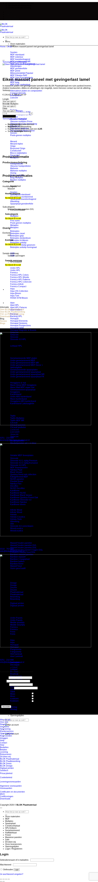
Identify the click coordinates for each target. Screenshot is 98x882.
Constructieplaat (12, 826)
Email (3, 681)
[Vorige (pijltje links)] (1, 881)
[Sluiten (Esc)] (9, 879)
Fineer (8, 835)
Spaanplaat (10, 823)
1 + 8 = (4, 684)
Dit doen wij (10, 842)
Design (37, 699)
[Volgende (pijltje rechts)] (4, 881)
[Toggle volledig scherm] (4, 879)
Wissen (19, 111)
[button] (12, 725)
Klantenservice (12, 19)
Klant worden (11, 17)
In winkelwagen (9, 116)
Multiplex (14, 104)
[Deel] (6, 879)
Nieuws (8, 12)
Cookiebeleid (6, 777)
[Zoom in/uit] (1, 879)
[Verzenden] (6, 40)
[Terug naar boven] (1, 807)
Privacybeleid (6, 773)
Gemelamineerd (12, 830)
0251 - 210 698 (7, 438)
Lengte (6, 99)
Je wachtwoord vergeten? (11, 874)
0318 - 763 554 (7, 549)
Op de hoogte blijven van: (12, 697)
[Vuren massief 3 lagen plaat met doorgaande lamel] (11, 289)
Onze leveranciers (13, 844)
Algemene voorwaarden (11, 786)
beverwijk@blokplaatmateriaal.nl (15, 440)
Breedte (6, 104)
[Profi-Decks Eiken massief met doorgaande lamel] (11, 303)
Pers (36, 701)
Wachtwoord (6, 865)
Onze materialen (12, 816)
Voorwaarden (6, 788)
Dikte (5, 108)
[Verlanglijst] (4, 60)
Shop (9, 46)
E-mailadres (6, 688)
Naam (3, 677)
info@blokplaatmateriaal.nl (12, 662)
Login (17, 870)
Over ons (9, 14)
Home (2, 46)
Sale (7, 839)
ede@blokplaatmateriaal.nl (12, 551)
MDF (7, 819)
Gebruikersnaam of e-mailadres (15, 860)
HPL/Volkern (16, 262)
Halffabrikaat (11, 833)
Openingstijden (17, 715)
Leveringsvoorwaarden (10, 782)
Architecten (39, 696)
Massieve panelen (18, 537)
